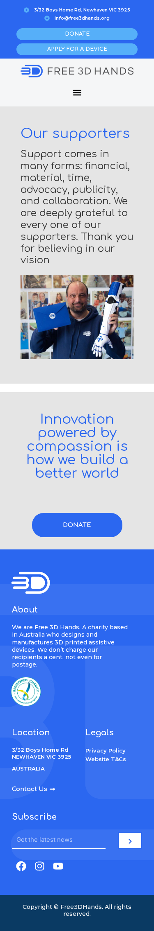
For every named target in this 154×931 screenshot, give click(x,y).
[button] (77, 92)
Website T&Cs (105, 759)
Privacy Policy (105, 750)
